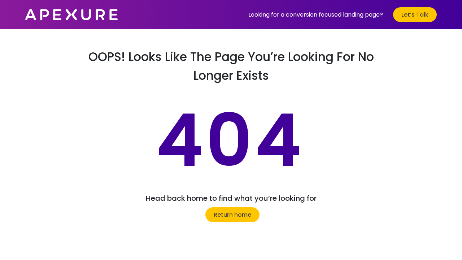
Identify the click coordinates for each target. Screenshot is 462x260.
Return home (232, 215)
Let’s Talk (414, 14)
